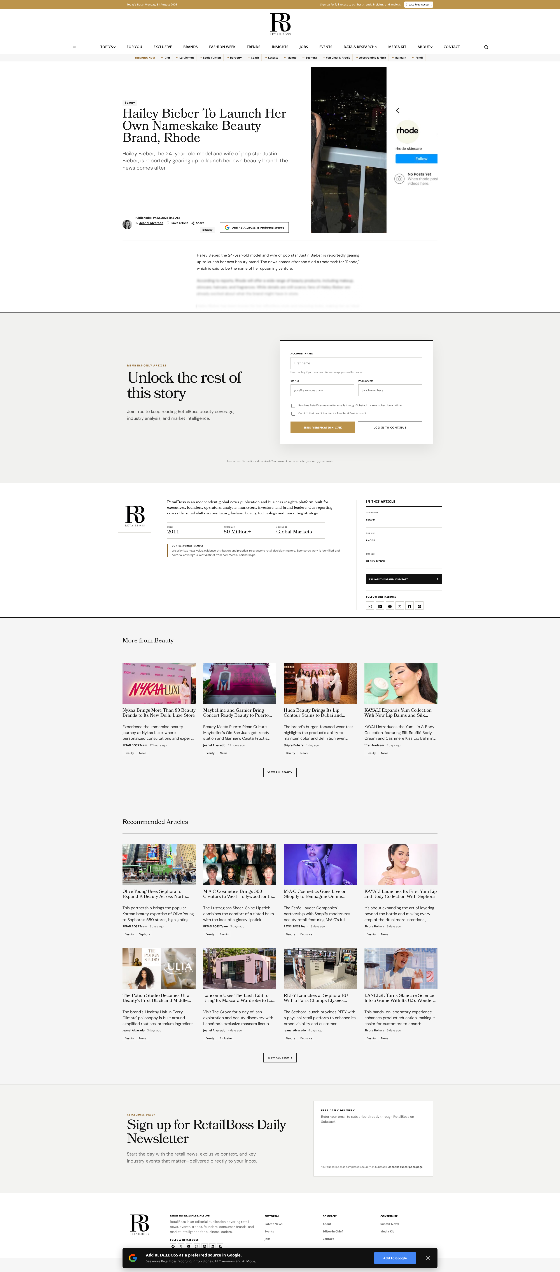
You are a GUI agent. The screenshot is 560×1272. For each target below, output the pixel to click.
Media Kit (397, 48)
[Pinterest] (204, 1246)
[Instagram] (197, 1246)
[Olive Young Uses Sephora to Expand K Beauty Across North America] (159, 864)
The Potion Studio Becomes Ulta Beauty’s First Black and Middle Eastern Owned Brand (155, 1001)
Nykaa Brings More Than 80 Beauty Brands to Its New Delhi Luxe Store (159, 713)
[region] (280, 57)
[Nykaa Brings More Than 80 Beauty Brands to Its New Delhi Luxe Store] (159, 683)
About (424, 46)
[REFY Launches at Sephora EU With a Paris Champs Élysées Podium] (320, 968)
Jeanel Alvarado (151, 223)
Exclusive (163, 46)
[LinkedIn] (212, 1246)
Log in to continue (390, 427)
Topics (106, 46)
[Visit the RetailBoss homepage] (134, 516)
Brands (190, 46)
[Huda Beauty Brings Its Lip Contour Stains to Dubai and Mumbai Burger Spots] (320, 683)
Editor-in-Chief (333, 1231)
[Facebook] (173, 1246)
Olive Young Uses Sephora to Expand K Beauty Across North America (154, 897)
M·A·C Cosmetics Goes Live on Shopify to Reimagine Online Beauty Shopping (315, 897)
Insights (280, 46)
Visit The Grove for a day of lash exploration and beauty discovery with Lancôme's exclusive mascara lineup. (238, 1017)
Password (365, 380)
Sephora (311, 57)
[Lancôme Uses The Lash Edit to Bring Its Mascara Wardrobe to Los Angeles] (239, 968)
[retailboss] (280, 24)
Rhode (370, 540)
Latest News (274, 1224)
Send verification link (323, 427)
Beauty (130, 102)
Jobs (304, 46)
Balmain (400, 57)
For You (134, 46)
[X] (181, 1246)
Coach (255, 57)
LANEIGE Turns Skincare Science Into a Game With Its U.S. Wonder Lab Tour (399, 1001)
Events (325, 46)
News (142, 753)
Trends (253, 46)
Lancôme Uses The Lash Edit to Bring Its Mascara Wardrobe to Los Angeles (238, 1001)
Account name (301, 353)
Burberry (236, 57)
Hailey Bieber (375, 561)
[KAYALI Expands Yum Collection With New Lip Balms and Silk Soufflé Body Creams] (401, 683)
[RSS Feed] (220, 1246)
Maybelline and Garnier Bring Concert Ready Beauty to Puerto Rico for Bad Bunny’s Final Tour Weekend (236, 718)
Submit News (389, 1224)
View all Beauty (280, 772)
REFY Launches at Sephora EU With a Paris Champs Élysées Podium (316, 1001)
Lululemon (186, 57)
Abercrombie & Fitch (372, 57)
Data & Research (359, 46)
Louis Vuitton (212, 57)
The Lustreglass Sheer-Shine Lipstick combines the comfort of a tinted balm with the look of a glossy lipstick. (238, 913)
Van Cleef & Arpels (338, 57)
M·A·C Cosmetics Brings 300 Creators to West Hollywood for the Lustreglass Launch (238, 897)
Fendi (419, 57)
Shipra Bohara (294, 745)
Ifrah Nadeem (374, 745)
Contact (452, 46)
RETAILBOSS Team (134, 745)
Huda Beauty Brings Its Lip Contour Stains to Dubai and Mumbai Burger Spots (313, 716)
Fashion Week (222, 46)
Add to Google (395, 1258)
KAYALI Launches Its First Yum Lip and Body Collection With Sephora (400, 894)
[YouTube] (189, 1246)
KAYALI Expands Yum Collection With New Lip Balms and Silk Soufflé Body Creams (398, 716)
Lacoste (273, 57)
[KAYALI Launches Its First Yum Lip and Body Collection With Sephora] (401, 864)
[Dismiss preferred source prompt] (427, 1258)
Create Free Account (419, 4)
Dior (167, 57)
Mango (292, 57)
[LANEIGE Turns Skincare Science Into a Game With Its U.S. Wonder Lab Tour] (401, 968)
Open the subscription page (405, 1167)
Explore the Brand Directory (388, 579)
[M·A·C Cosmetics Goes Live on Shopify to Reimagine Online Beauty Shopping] (320, 864)
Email (294, 380)
